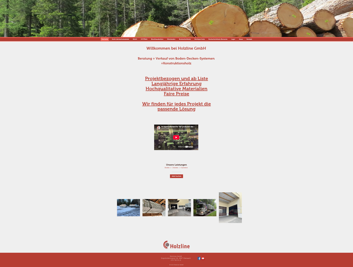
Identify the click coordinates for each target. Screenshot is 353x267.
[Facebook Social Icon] (199, 258)
